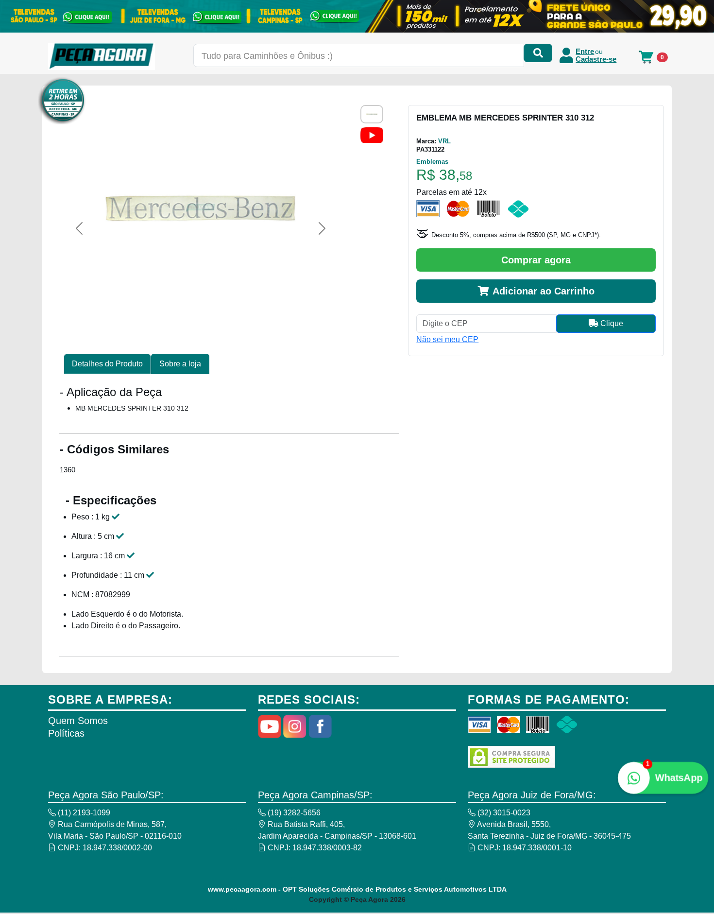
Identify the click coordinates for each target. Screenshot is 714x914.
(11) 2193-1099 (83, 813)
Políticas (66, 733)
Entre (585, 51)
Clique (610, 323)
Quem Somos (78, 720)
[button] (79, 228)
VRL (444, 141)
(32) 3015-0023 (503, 813)
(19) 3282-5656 (293, 813)
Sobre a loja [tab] (180, 364)
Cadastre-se (596, 59)
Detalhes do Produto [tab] (107, 364)
